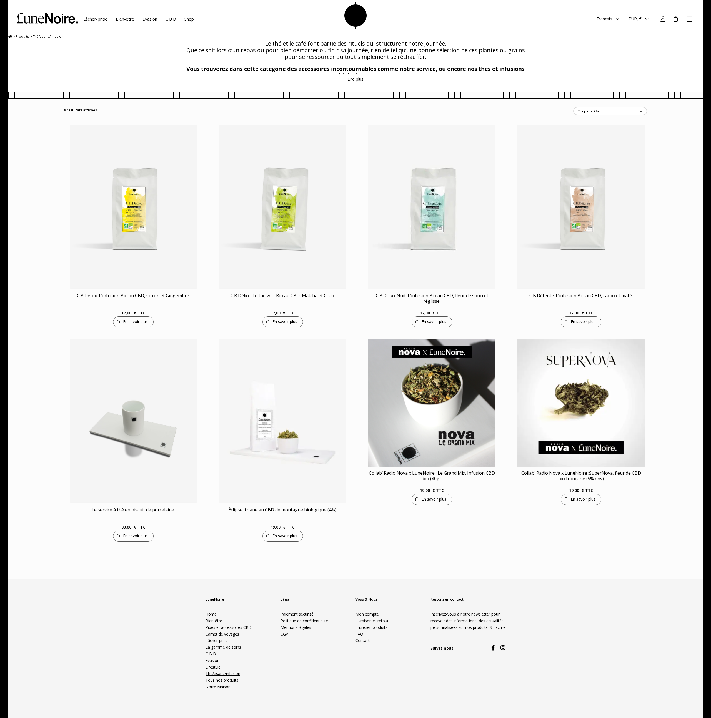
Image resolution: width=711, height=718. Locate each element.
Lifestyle (213, 667)
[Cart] (675, 19)
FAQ (359, 634)
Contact (363, 640)
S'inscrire (497, 627)
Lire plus (355, 79)
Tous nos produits (222, 680)
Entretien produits (371, 627)
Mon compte (662, 19)
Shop (189, 19)
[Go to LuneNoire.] (10, 36)
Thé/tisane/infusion (223, 673)
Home (211, 614)
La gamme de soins (223, 647)
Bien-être (125, 19)
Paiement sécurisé (297, 614)
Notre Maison (218, 686)
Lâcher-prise (95, 19)
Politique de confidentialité (304, 620)
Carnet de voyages (222, 634)
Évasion (149, 19)
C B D (171, 19)
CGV (284, 634)
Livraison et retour (372, 620)
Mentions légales (296, 627)
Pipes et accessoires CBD (229, 627)
